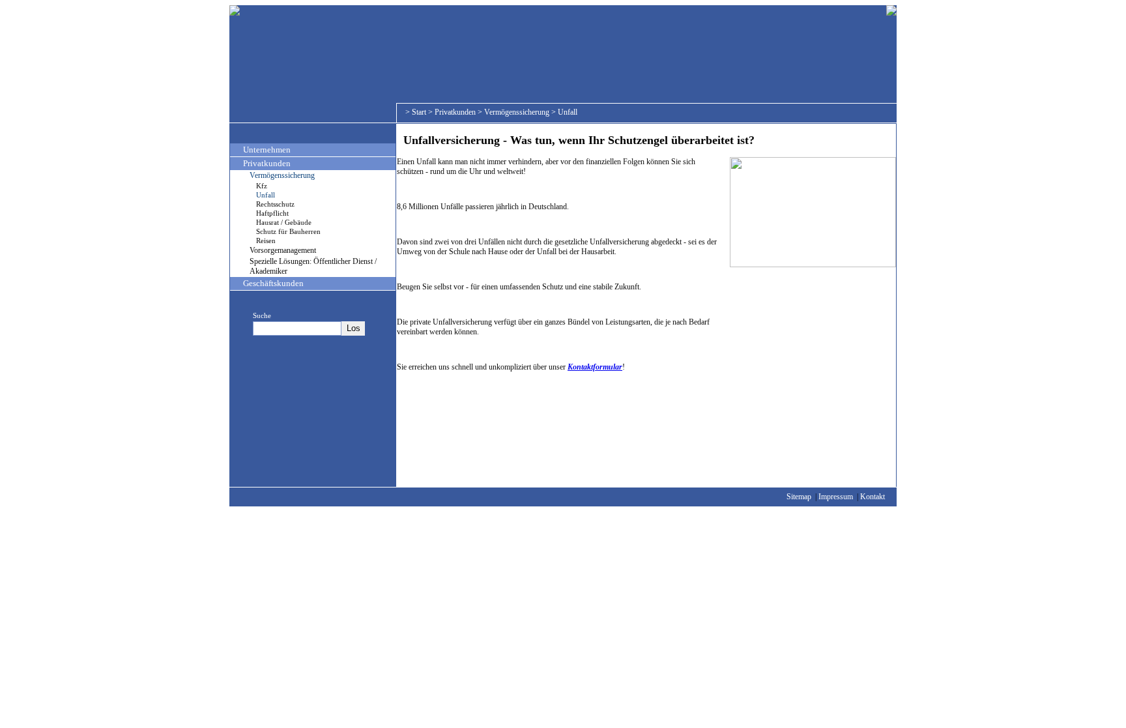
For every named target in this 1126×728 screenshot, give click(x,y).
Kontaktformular (595, 366)
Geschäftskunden (273, 283)
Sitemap (799, 496)
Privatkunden (455, 112)
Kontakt (872, 496)
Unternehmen (267, 149)
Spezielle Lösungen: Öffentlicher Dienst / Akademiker (313, 266)
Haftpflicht (272, 213)
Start (419, 112)
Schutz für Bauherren (288, 231)
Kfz (261, 186)
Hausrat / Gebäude (283, 222)
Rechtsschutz (275, 204)
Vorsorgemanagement (283, 250)
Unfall (567, 112)
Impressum (835, 496)
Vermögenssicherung (516, 112)
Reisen (266, 240)
